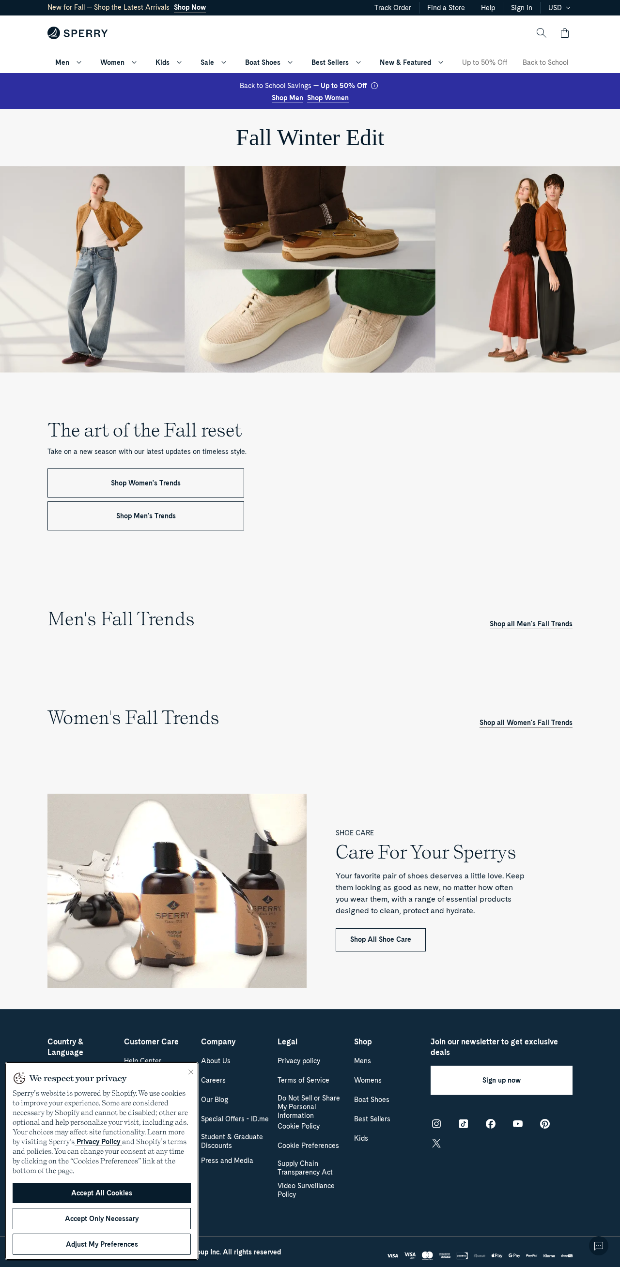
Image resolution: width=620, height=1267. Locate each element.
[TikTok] (463, 1124)
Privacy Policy (98, 1142)
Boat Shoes (262, 62)
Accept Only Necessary (102, 1218)
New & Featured (405, 62)
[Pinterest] (545, 1124)
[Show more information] (374, 85)
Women (112, 62)
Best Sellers (330, 62)
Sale (207, 62)
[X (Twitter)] (436, 1143)
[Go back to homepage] (77, 33)
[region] (102, 1161)
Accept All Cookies (101, 1193)
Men (62, 62)
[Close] (191, 1072)
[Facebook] (490, 1124)
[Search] (541, 33)
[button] (565, 33)
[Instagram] (436, 1124)
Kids (162, 62)
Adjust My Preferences (102, 1244)
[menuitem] (79, 62)
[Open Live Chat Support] (598, 1245)
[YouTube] (518, 1124)
